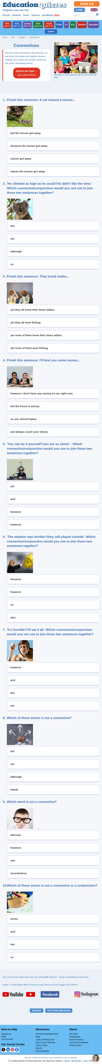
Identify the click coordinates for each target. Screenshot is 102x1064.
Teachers (35, 15)
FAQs (3, 1036)
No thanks (76, 1061)
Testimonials (74, 1037)
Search (97, 14)
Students (16, 15)
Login (79, 10)
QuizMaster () (51, 15)
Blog (38, 1037)
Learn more (88, 1061)
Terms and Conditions (78, 1042)
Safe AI (39, 1048)
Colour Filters (42, 1045)
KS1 (13, 37)
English (22, 37)
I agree (67, 1061)
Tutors (26, 15)
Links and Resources (45, 1040)
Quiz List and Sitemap (45, 1042)
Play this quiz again (59, 1011)
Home (4, 37)
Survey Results (42, 1051)
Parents (6, 15)
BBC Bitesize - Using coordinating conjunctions (67, 977)
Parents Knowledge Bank (47, 1034)
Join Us (87, 4)
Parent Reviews (76, 1040)
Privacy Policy (75, 1045)
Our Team (73, 1034)
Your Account (7, 1039)
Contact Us (6, 1034)
